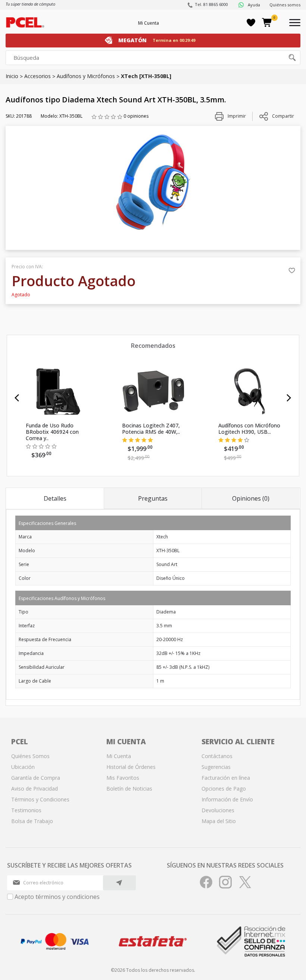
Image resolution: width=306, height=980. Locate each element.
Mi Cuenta (148, 23)
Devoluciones (218, 810)
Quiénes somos (284, 4)
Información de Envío (227, 799)
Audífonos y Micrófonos (86, 76)
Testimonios (26, 810)
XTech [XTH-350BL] (146, 76)
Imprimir (236, 116)
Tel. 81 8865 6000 (211, 4)
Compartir (283, 116)
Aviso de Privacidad (34, 788)
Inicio (12, 76)
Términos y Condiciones (40, 799)
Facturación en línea (226, 777)
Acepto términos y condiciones (57, 897)
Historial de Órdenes (131, 766)
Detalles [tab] (55, 498)
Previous (17, 398)
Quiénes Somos (30, 756)
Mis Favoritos (122, 777)
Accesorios (37, 76)
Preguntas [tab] (153, 498)
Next (289, 398)
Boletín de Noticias (129, 788)
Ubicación (23, 766)
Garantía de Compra (35, 777)
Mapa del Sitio (219, 821)
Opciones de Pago (224, 788)
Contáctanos (217, 756)
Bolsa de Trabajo (32, 821)
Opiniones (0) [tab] (250, 498)
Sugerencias (216, 766)
